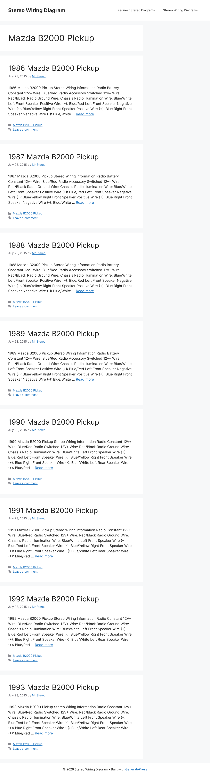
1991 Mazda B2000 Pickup (53, 510)
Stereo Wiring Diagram (36, 10)
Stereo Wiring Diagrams (180, 10)
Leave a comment (25, 129)
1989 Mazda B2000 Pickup (53, 333)
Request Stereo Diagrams (136, 10)
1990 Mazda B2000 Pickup (53, 422)
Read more (85, 114)
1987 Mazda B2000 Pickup (53, 156)
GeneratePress (136, 769)
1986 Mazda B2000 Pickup (53, 68)
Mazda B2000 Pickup (27, 125)
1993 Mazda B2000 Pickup (53, 687)
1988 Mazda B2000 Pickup (53, 245)
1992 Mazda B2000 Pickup (53, 598)
